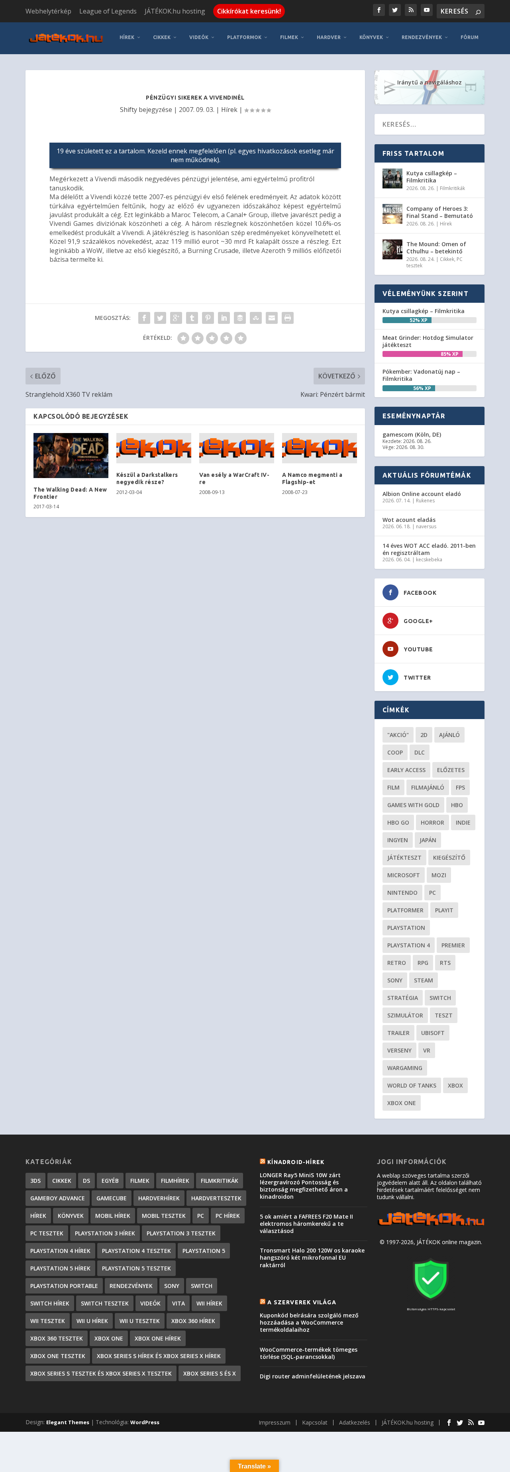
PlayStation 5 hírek (60, 1268)
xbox (455, 1085)
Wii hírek (209, 1303)
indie (463, 822)
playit (444, 910)
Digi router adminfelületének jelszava (312, 1376)
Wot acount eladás (408, 519)
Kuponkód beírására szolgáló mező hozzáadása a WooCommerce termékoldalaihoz (309, 1322)
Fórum (470, 37)
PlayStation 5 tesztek (136, 1268)
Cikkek (162, 37)
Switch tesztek (105, 1303)
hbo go (398, 822)
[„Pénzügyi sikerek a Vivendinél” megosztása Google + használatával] (176, 318)
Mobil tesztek (164, 1215)
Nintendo (402, 892)
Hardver (329, 37)
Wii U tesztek (140, 1321)
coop (395, 752)
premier (453, 945)
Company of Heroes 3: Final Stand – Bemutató (439, 212)
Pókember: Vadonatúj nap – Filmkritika (421, 375)
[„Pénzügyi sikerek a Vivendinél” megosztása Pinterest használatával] (208, 318)
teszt (444, 1015)
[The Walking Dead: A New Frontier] (70, 455)
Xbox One (401, 1103)
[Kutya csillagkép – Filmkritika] (392, 178)
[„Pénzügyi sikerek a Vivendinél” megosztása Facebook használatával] (144, 318)
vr (426, 1050)
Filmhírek (175, 1180)
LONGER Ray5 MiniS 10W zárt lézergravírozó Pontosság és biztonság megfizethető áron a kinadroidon (304, 1186)
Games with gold (413, 805)
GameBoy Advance (57, 1198)
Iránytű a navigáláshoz (429, 82)
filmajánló (427, 787)
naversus (426, 526)
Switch (440, 998)
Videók (198, 37)
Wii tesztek (47, 1321)
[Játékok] (430, 1225)
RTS (445, 962)
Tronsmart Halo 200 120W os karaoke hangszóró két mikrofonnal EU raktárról (312, 1257)
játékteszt (404, 857)
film (393, 787)
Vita (178, 1303)
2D (424, 735)
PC (432, 892)
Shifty (128, 109)
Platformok (244, 37)
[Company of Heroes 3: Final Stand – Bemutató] (392, 214)
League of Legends (108, 11)
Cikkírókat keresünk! (249, 11)
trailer (398, 1033)
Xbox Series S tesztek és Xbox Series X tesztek (101, 1373)
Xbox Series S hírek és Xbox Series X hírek (159, 1356)
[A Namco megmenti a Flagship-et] (319, 448)
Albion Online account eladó (421, 494)
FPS (460, 787)
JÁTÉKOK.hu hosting (175, 11)
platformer (405, 910)
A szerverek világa (301, 1302)
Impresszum (274, 1422)
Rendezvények (422, 37)
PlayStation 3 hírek (105, 1233)
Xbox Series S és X (209, 1373)
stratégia (402, 998)
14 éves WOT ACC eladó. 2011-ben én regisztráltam (429, 549)
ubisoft (433, 1033)
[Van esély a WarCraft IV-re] (236, 448)
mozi (439, 875)
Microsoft (403, 875)
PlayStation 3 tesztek (181, 1233)
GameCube (111, 1198)
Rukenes (425, 500)
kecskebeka (429, 559)
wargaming (404, 1068)
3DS (35, 1180)
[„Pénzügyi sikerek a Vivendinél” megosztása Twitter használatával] (160, 318)
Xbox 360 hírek (193, 1321)
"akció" (398, 735)
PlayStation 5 (203, 1250)
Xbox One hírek (158, 1338)
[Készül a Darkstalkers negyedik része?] (153, 448)
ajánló (449, 735)
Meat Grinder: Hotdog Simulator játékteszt (427, 341)
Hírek (127, 37)
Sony (394, 980)
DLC (419, 752)
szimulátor (405, 1015)
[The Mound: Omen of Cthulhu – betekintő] (392, 249)
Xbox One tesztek (57, 1356)
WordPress (144, 1422)
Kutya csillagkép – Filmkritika (431, 176)
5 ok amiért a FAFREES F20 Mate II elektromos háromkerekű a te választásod (306, 1224)
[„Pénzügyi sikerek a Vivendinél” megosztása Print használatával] (288, 318)
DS (86, 1180)
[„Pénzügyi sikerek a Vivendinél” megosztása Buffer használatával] (240, 318)
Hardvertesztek (216, 1198)
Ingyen (397, 840)
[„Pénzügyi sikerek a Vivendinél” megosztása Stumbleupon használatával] (256, 318)
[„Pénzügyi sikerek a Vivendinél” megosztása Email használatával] (272, 318)
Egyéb (110, 1180)
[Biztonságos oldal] (431, 1301)
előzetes (451, 770)
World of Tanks (411, 1085)
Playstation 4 (408, 945)
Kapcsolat (315, 1422)
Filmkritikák (452, 188)
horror (432, 822)
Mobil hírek (112, 1215)
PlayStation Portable (64, 1286)
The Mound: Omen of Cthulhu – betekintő (436, 247)
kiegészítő (449, 857)
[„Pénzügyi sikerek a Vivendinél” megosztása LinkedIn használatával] (224, 318)
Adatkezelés (354, 1422)
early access (406, 770)
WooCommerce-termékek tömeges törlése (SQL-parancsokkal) (308, 1353)
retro (396, 962)
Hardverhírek (159, 1198)
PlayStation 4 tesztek (136, 1250)
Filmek (289, 37)
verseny (399, 1050)
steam (423, 980)
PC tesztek (46, 1233)
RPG (423, 962)
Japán (428, 840)
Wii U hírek (92, 1321)
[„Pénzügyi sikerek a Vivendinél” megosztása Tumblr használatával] (192, 318)
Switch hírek (49, 1303)
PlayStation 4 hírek (60, 1250)
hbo (457, 805)
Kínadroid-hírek (295, 1162)
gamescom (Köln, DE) (411, 434)
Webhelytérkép (48, 11)
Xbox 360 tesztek (56, 1338)
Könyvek (371, 37)
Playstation (406, 927)
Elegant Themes (67, 1422)
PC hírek (228, 1215)
